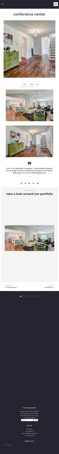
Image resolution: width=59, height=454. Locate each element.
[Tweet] (25, 183)
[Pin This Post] (37, 183)
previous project (11, 287)
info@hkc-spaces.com (31, 433)
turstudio (32, 86)
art (37, 86)
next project (49, 287)
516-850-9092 (30, 435)
